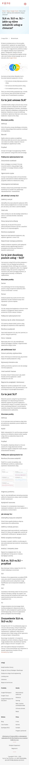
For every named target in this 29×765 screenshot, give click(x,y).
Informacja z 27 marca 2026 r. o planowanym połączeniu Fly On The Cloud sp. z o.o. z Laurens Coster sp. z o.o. (14, 738)
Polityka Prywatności (14, 745)
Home (4, 11)
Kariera (18, 724)
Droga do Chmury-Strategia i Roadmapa (12, 670)
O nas (17, 721)
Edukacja (18, 697)
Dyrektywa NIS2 (5, 727)
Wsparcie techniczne (6, 682)
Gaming (18, 700)
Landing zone (4, 676)
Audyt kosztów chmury (7, 667)
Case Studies (4, 724)
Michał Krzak (14, 38)
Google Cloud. (13, 58)
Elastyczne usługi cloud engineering (11, 673)
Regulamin (14, 748)
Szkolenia (3, 679)
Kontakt (18, 727)
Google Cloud (14, 11)
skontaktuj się (5, 652)
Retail (17, 711)
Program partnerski (21, 730)
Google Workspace (6, 692)
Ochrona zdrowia (20, 708)
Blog (8, 11)
